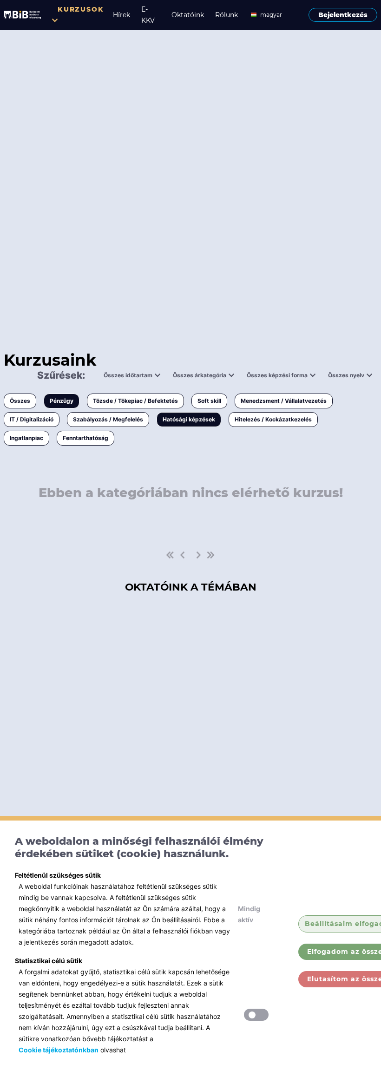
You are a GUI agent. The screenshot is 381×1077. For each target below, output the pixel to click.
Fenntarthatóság (85, 437)
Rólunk (226, 15)
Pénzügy (61, 400)
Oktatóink (187, 15)
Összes (20, 400)
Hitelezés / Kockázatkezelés (273, 419)
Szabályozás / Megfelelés (108, 419)
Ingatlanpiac (26, 437)
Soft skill (209, 400)
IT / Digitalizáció (31, 419)
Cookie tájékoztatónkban (59, 1050)
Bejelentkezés (343, 15)
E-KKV (148, 15)
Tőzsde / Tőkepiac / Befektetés (135, 400)
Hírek (121, 15)
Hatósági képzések (189, 419)
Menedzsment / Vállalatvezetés (284, 400)
